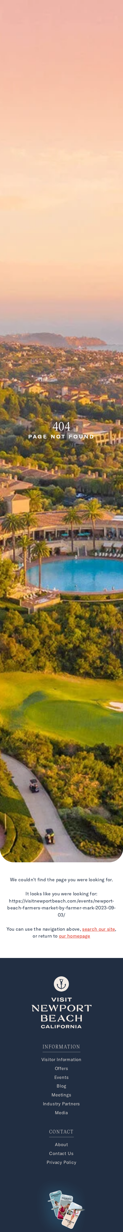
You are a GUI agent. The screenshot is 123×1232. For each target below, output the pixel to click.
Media (61, 1112)
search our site (98, 929)
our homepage (74, 936)
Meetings (61, 1095)
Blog (61, 1086)
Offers (61, 1068)
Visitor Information (61, 1059)
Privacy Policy (61, 1162)
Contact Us (61, 1153)
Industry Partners (61, 1103)
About (61, 1144)
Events (61, 1077)
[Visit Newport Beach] (61, 1026)
